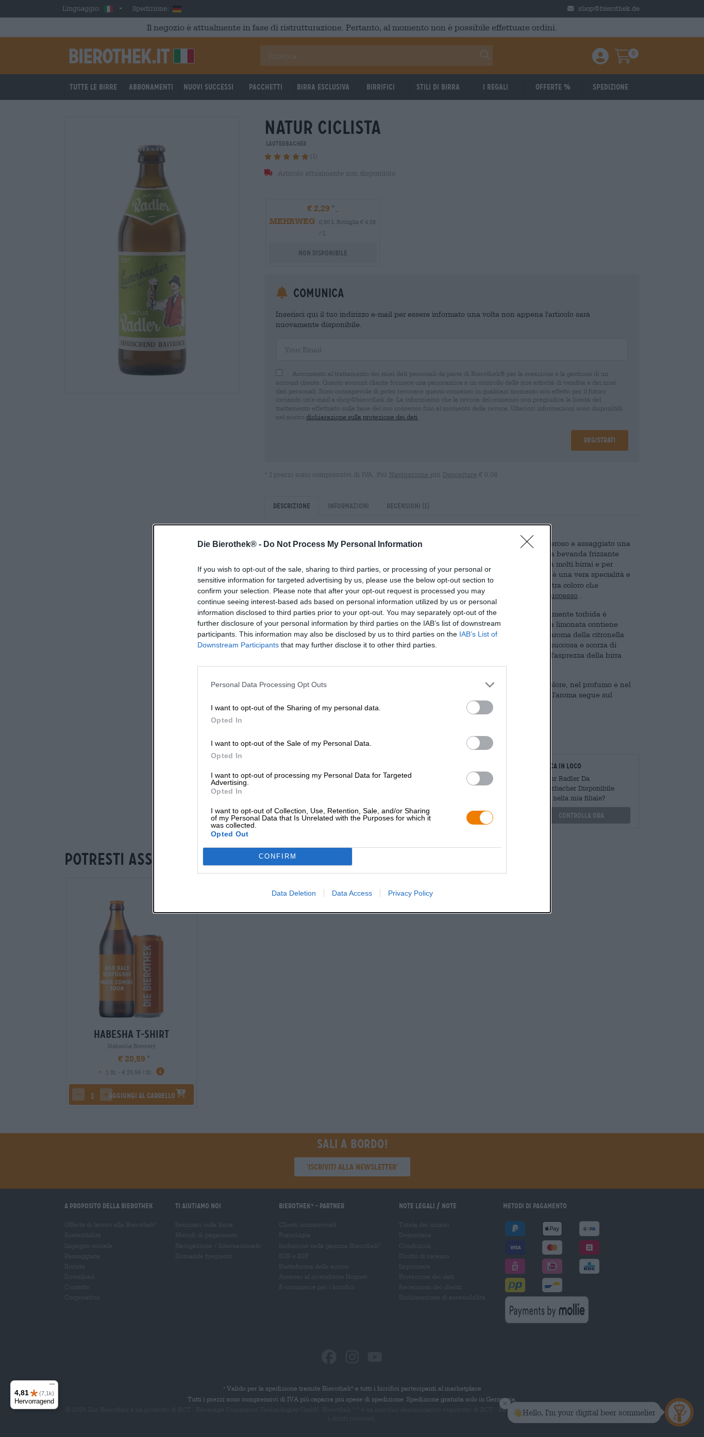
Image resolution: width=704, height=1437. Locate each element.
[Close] (530, 545)
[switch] (479, 707)
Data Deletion (294, 893)
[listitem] (352, 684)
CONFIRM (278, 856)
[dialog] (352, 719)
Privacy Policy (410, 893)
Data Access (352, 893)
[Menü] (52, 1386)
